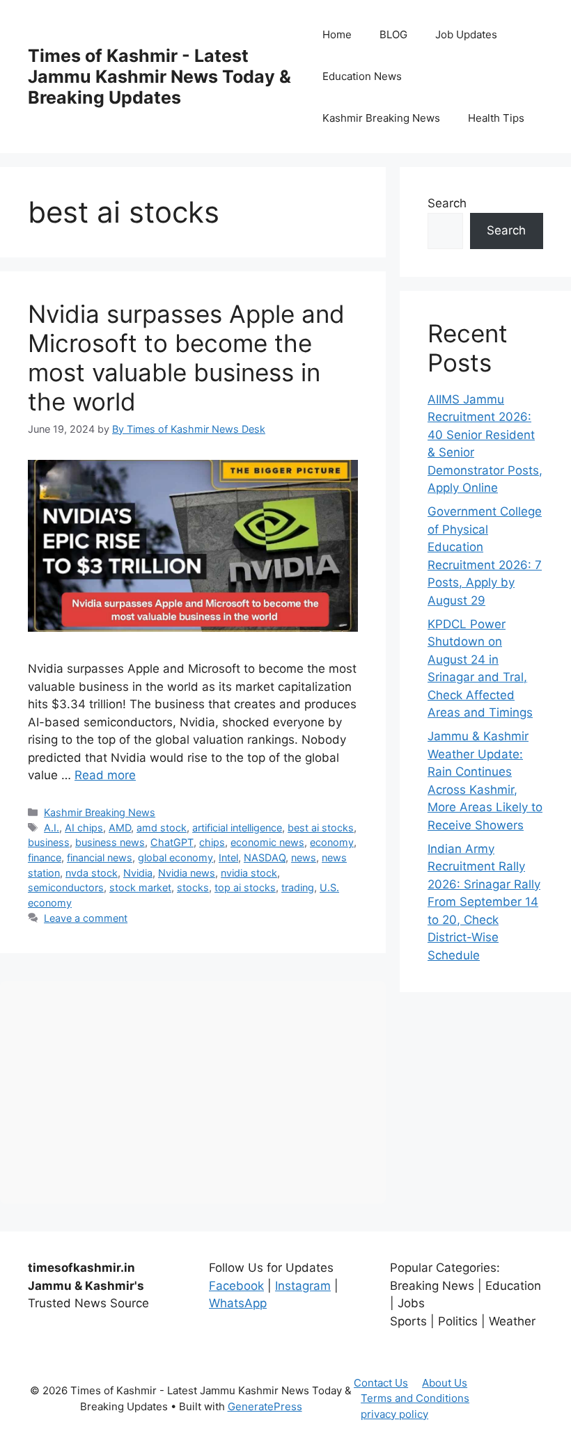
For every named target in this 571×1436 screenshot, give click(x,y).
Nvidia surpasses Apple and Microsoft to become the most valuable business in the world (186, 357)
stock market (140, 887)
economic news (267, 842)
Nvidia (137, 873)
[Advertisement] (193, 1092)
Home (337, 34)
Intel (228, 857)
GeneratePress (265, 1406)
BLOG (393, 34)
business (49, 842)
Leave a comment (85, 918)
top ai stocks (245, 887)
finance (44, 857)
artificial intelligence (237, 827)
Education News (362, 76)
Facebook (236, 1286)
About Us (444, 1382)
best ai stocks (321, 827)
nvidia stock (249, 873)
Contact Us (381, 1382)
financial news (99, 857)
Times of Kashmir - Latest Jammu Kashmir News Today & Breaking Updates (159, 76)
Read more (105, 775)
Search (447, 203)
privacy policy (394, 1414)
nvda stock (91, 873)
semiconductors (66, 887)
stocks (193, 887)
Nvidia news (186, 873)
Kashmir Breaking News (381, 118)
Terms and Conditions (415, 1398)
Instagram (303, 1286)
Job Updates (466, 34)
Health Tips (496, 118)
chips (212, 842)
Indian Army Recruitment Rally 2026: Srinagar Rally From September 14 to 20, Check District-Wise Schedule (484, 902)
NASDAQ (265, 857)
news (303, 857)
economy (332, 842)
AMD (120, 827)
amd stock (161, 827)
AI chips (84, 827)
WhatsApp (238, 1303)
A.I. (51, 827)
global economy (175, 857)
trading (297, 887)
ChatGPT (172, 842)
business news (110, 842)
